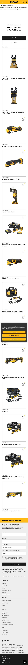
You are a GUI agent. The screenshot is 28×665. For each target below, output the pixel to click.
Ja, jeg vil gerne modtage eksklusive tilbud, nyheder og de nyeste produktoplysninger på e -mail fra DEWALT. (14, 558)
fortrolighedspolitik (6, 571)
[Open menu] (2, 2)
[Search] (23, 2)
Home (2, 5)
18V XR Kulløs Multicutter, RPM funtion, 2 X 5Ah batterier (13, 245)
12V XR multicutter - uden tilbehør (10, 279)
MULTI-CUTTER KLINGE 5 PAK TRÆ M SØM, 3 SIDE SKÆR (13, 79)
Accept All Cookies (14, 339)
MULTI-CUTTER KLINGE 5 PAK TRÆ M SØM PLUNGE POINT (13, 113)
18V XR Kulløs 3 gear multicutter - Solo (11, 444)
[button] (2, 640)
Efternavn (4, 538)
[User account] (26, 2)
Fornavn (4, 532)
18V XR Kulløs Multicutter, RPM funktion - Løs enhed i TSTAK (13, 477)
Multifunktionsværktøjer (8, 5)
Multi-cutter (5, 344)
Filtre (15, 37)
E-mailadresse (5, 544)
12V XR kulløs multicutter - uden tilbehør (12, 146)
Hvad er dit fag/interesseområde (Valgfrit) (11, 550)
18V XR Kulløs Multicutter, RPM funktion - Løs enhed (13, 378)
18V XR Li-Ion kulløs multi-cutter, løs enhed (12, 311)
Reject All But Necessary (14, 335)
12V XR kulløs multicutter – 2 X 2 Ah (11, 179)
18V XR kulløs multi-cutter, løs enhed (11, 511)
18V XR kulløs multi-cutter (8, 212)
